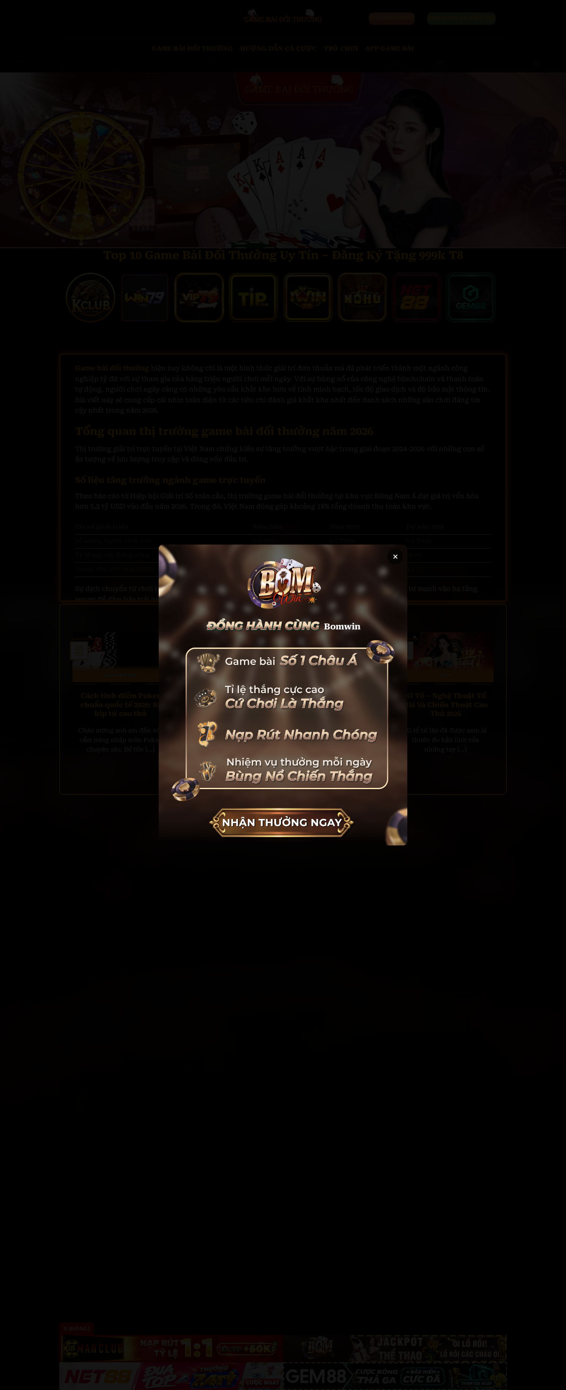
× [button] (395, 556)
